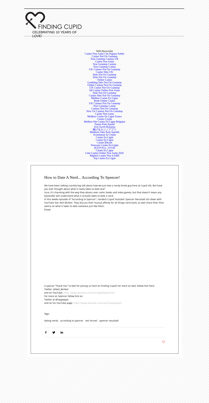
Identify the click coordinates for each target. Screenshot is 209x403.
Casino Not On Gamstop (104, 56)
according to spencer (71, 320)
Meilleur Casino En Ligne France (104, 116)
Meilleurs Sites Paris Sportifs (104, 132)
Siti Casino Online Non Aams (104, 90)
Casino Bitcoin (104, 142)
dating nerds (51, 320)
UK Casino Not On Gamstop (104, 87)
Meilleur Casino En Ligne (104, 98)
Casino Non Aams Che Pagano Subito (104, 53)
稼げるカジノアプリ (104, 129)
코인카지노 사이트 (104, 147)
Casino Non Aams (104, 61)
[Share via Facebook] (45, 332)
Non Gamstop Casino (104, 66)
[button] (163, 341)
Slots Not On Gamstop (104, 74)
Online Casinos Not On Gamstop (104, 85)
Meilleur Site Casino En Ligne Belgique (104, 121)
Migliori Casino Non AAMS (104, 155)
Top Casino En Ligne (104, 158)
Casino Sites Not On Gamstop (104, 95)
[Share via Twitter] (53, 332)
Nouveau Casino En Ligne (104, 145)
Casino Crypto (104, 119)
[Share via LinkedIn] (61, 332)
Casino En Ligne (104, 137)
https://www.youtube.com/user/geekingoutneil (89, 292)
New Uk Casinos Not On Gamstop (104, 111)
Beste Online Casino (104, 100)
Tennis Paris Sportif (104, 124)
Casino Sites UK (104, 72)
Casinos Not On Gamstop (104, 108)
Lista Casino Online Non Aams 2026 (104, 153)
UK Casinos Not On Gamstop (104, 69)
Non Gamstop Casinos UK (105, 59)
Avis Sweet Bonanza (104, 126)
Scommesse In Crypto (104, 134)
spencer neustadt (109, 320)
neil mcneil (91, 320)
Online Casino (104, 79)
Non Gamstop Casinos (104, 64)
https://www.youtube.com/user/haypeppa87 (97, 302)
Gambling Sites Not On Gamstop (104, 82)
